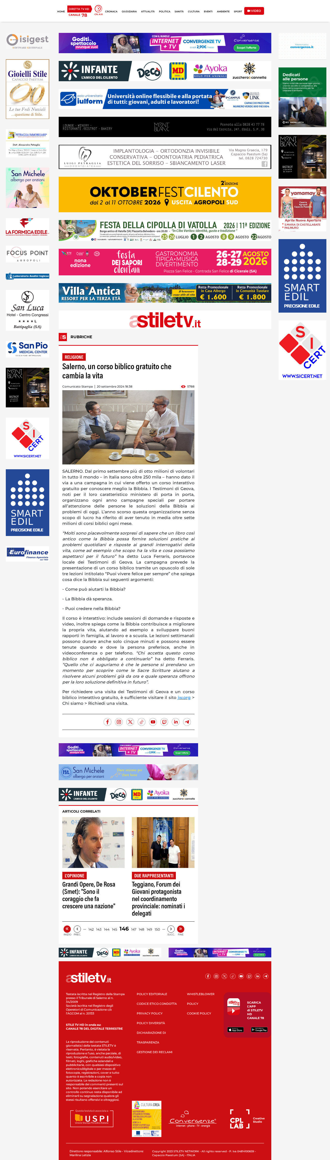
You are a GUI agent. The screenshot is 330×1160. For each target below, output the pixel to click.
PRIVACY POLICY (150, 1013)
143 (98, 929)
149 (149, 929)
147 (133, 929)
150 (157, 929)
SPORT (238, 11)
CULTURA (194, 11)
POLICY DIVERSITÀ (151, 1023)
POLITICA (164, 11)
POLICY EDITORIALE (152, 994)
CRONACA (111, 11)
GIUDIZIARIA (129, 11)
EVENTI (208, 11)
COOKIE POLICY (199, 1013)
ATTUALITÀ (148, 11)
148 (141, 929)
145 (114, 929)
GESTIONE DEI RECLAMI (154, 1052)
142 (91, 929)
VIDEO (255, 11)
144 (106, 929)
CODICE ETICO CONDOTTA (157, 1004)
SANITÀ (179, 11)
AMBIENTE (223, 11)
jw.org (184, 697)
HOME (61, 11)
